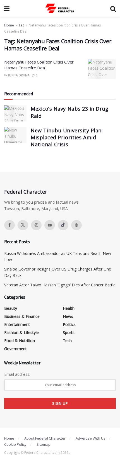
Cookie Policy (15, 444)
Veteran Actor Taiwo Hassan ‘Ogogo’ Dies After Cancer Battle (60, 284)
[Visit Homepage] (60, 8)
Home (9, 25)
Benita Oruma (18, 75)
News (68, 316)
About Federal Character (45, 438)
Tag (21, 25)
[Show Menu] (6, 8)
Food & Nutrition (19, 340)
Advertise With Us (90, 438)
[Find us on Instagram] (36, 225)
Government (15, 348)
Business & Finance (22, 316)
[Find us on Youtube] (49, 225)
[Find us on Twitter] (23, 225)
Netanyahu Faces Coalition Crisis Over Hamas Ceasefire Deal (39, 64)
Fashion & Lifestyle (21, 332)
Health (69, 308)
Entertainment (17, 324)
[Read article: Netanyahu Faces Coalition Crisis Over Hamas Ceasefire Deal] (102, 69)
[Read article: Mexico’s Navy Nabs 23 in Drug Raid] (15, 113)
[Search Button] (113, 8)
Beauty (10, 308)
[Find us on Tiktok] (63, 225)
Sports (69, 332)
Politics (69, 324)
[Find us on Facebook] (9, 225)
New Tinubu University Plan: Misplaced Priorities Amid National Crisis (67, 137)
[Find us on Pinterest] (76, 225)
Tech (67, 340)
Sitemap (44, 444)
